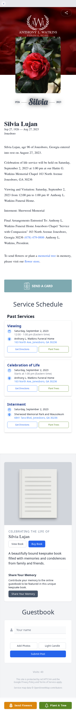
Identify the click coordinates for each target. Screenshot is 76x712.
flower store (32, 261)
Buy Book (36, 544)
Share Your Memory (23, 594)
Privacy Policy (28, 682)
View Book (17, 544)
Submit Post (38, 654)
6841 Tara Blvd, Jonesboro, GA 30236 (35, 417)
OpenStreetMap (42, 687)
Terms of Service (47, 682)
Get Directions (22, 349)
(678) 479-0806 (34, 237)
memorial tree (47, 255)
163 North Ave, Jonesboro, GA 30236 (35, 342)
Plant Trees (53, 349)
